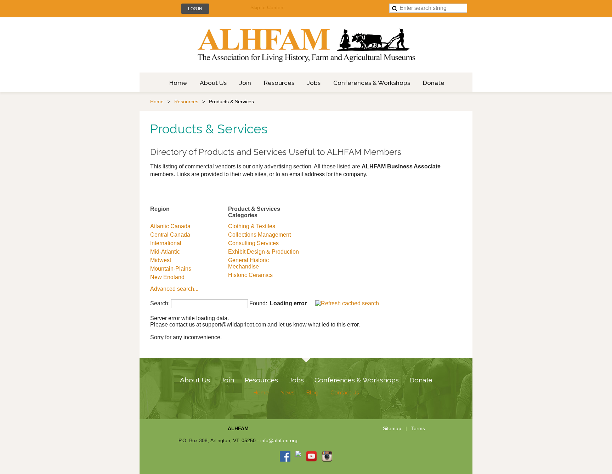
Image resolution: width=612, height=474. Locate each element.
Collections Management (259, 235)
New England (167, 277)
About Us (195, 380)
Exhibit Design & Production (263, 252)
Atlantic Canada (170, 226)
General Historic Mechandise (248, 263)
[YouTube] (311, 456)
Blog (312, 392)
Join (227, 380)
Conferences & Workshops (356, 380)
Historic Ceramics (250, 275)
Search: (160, 303)
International (165, 243)
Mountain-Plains (170, 269)
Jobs (296, 380)
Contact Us (344, 392)
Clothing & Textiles (251, 226)
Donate (420, 380)
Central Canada (170, 235)
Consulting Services (253, 243)
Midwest (160, 260)
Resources (186, 101)
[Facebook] (285, 456)
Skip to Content (267, 7)
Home (157, 101)
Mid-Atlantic (165, 252)
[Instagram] (327, 456)
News (287, 392)
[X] (298, 456)
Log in (195, 8)
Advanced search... (174, 289)
